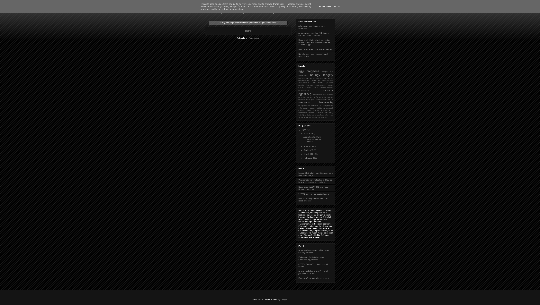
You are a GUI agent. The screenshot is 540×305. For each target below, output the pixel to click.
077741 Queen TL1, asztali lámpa (313, 194)
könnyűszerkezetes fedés (308, 97)
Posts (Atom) (253, 38)
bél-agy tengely (321, 75)
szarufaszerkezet (327, 110)
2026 (304, 130)
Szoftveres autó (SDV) (324, 113)
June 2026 (309, 133)
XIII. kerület (310, 117)
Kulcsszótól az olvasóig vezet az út (313, 278)
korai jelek (310, 99)
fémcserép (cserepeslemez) (316, 85)
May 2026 (308, 146)
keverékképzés (303, 91)
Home (248, 31)
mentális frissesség (315, 102)
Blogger (284, 299)
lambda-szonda (321, 99)
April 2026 (308, 150)
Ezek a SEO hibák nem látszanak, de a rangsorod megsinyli (315, 174)
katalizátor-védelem (326, 87)
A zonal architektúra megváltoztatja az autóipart (312, 139)
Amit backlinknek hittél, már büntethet (315, 49)
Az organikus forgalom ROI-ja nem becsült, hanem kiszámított (313, 34)
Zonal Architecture (320, 117)
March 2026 (309, 154)
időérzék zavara (311, 87)
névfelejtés (314, 105)
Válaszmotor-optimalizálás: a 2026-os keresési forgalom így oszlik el (315, 181)
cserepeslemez (303, 80)
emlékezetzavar (303, 83)
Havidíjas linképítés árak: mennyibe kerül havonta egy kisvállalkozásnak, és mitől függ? (314, 42)
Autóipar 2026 (327, 71)
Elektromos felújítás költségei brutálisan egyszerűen (311, 258)
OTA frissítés (303, 108)
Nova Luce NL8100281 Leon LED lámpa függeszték (313, 188)
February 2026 (311, 158)
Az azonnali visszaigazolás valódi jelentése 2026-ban (313, 272)
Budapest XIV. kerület (324, 78)
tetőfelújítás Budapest (306, 115)
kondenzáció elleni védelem (323, 94)
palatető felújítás (316, 108)
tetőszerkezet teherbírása (324, 115)
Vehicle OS (302, 117)
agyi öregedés (308, 71)
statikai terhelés (313, 110)
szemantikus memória (306, 113)
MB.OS (330, 99)
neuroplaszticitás (304, 105)
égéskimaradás (327, 80)
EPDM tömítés (317, 83)
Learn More (325, 6)
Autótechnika (302, 75)
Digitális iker (316, 80)
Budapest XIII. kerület (306, 78)
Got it (337, 6)
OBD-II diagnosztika (326, 105)
